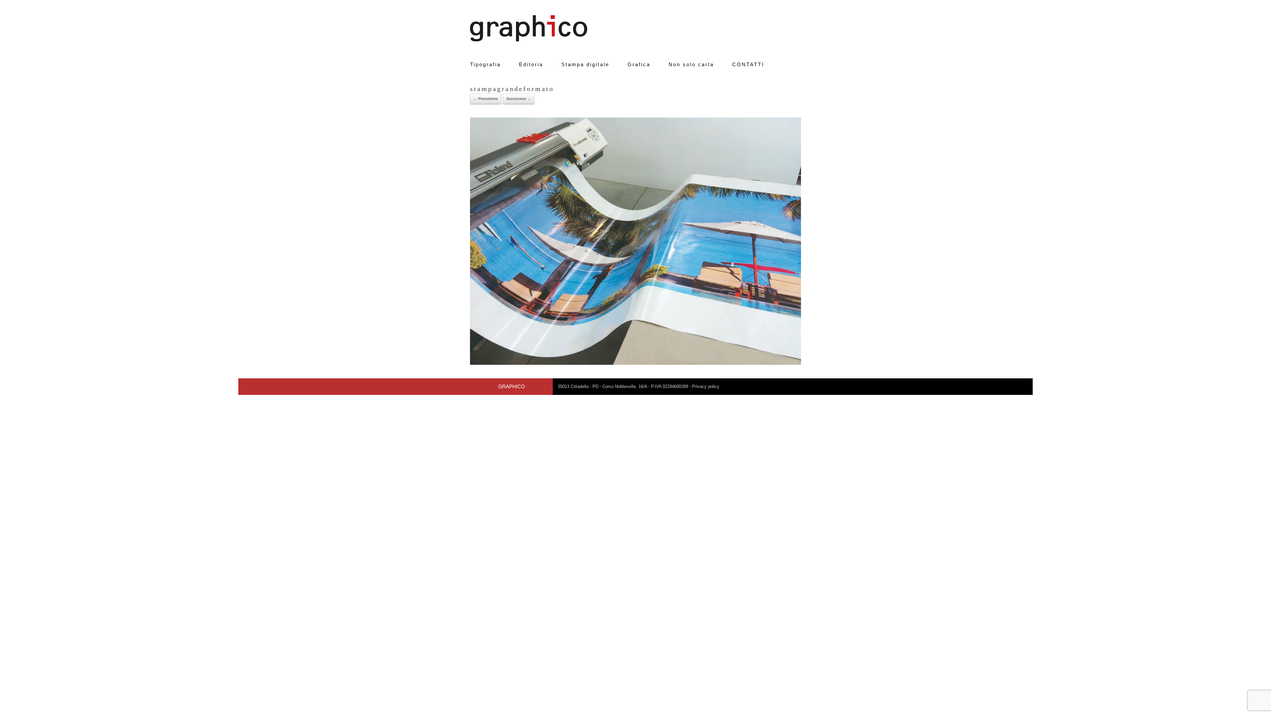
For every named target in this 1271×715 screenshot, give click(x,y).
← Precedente (486, 99)
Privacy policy (705, 386)
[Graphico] (528, 28)
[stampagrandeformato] (635, 363)
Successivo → (518, 99)
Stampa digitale (585, 64)
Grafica (639, 64)
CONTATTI (748, 64)
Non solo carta (691, 64)
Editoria (531, 64)
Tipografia (485, 64)
